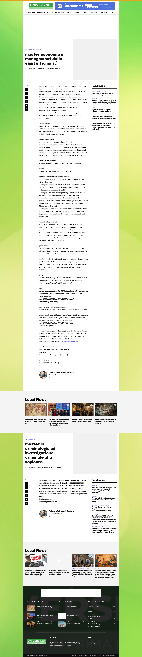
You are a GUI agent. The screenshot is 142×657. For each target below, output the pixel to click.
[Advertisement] (71, 26)
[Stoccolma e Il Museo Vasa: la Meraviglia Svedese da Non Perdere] (106, 409)
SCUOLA (77, 12)
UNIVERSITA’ (93, 12)
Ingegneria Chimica (72, 606)
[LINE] (26, 109)
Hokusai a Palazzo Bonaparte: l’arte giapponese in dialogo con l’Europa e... (45, 615)
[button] (113, 12)
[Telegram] (26, 105)
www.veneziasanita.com (69, 342)
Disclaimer (73, 655)
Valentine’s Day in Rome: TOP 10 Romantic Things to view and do (35, 421)
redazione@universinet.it (62, 649)
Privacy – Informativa (82, 655)
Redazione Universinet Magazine (50, 68)
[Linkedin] (26, 101)
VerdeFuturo (95, 98)
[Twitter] (26, 93)
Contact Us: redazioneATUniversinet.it (106, 655)
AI (47, 12)
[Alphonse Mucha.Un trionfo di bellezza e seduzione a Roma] (83, 409)
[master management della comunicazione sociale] (62, 616)
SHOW (84, 12)
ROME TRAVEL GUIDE (57, 12)
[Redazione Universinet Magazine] (43, 375)
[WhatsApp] (26, 97)
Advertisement (92, 655)
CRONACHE (40, 12)
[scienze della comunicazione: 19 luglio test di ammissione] (62, 624)
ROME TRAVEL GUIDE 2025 (99, 91)
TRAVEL (68, 12)
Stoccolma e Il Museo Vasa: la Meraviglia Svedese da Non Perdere (105, 421)
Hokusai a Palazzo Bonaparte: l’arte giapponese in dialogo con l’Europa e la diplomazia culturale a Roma (104, 102)
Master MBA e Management (33, 49)
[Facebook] (26, 89)
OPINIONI (31, 12)
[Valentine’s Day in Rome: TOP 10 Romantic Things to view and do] (36, 409)
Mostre (93, 107)
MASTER (103, 12)
